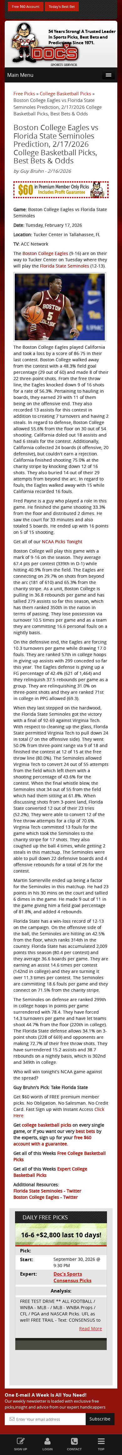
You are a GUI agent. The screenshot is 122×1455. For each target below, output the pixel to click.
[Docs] (45, 43)
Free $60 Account (25, 6)
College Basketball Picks (65, 93)
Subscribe (99, 1419)
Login (48, 1449)
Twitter (74, 1191)
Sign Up (20, 1449)
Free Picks (24, 93)
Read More (90, 1328)
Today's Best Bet (62, 6)
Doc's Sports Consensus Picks (72, 1277)
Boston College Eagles (45, 253)
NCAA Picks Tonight (62, 541)
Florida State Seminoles (64, 266)
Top (101, 1449)
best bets (84, 1131)
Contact (74, 1449)
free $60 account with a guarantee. (52, 1140)
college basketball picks (46, 1125)
